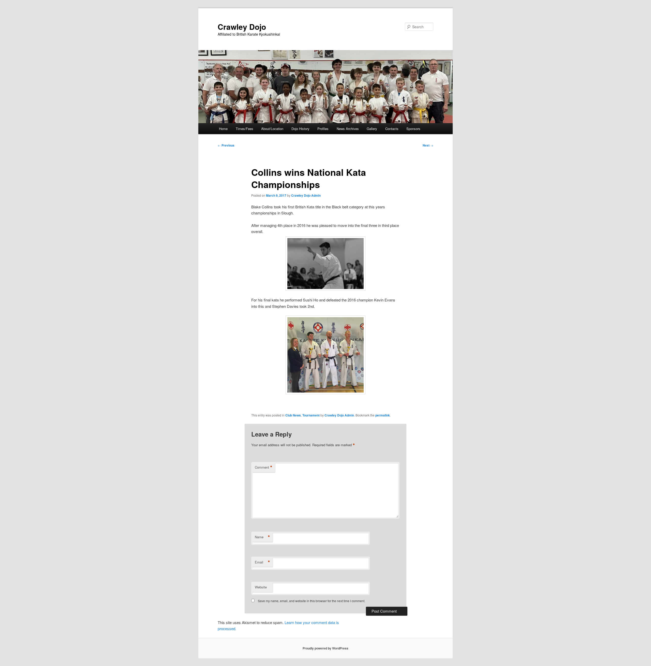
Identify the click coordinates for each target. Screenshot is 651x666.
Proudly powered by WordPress (325, 648)
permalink (382, 415)
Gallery (372, 128)
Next (428, 145)
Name (262, 537)
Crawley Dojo (242, 26)
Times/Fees (244, 128)
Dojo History (300, 128)
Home (223, 128)
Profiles (323, 128)
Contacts (391, 128)
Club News (293, 415)
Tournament (311, 415)
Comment (263, 467)
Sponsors (413, 128)
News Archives (348, 128)
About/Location (272, 128)
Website (261, 587)
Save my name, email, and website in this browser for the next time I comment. (311, 601)
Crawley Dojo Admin (306, 195)
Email (262, 562)
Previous (226, 145)
